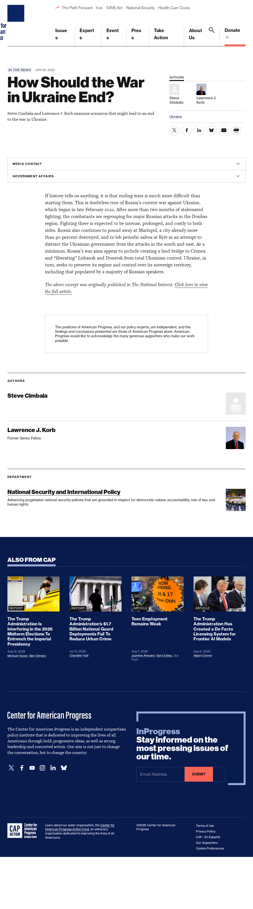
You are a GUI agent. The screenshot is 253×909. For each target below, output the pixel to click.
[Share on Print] (236, 130)
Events (112, 34)
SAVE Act (114, 7)
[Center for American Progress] (16, 23)
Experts (87, 34)
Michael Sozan (17, 656)
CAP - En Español (208, 837)
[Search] (212, 36)
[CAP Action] (23, 830)
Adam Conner (202, 655)
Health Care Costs (174, 7)
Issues (61, 34)
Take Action (161, 34)
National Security (140, 7)
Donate (232, 30)
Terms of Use (205, 826)
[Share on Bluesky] (211, 130)
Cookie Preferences (210, 848)
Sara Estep (164, 655)
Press (136, 34)
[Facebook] (22, 768)
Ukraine (175, 117)
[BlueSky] (63, 768)
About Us (195, 34)
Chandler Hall (78, 655)
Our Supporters (207, 843)
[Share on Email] (224, 130)
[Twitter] (11, 768)
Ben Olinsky (37, 656)
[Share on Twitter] (174, 130)
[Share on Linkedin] (199, 130)
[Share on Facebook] (187, 130)
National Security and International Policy (63, 491)
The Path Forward (77, 7)
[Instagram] (42, 768)
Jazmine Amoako (143, 655)
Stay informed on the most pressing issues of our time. (182, 744)
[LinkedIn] (53, 768)
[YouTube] (32, 768)
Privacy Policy (205, 831)
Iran (99, 7)
